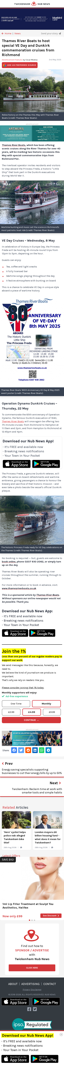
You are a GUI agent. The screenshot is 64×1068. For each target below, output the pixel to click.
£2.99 (11, 712)
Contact (49, 984)
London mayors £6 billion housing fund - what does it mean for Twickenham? (48, 837)
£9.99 (52, 712)
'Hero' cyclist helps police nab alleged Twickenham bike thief (15, 837)
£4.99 (31, 712)
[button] (29, 920)
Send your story (49, 33)
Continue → (31, 719)
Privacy (26, 989)
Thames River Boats (13, 421)
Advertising (30, 984)
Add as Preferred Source (21, 65)
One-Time (16, 703)
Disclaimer (36, 989)
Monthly (46, 703)
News (17, 33)
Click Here (32, 967)
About (13, 984)
